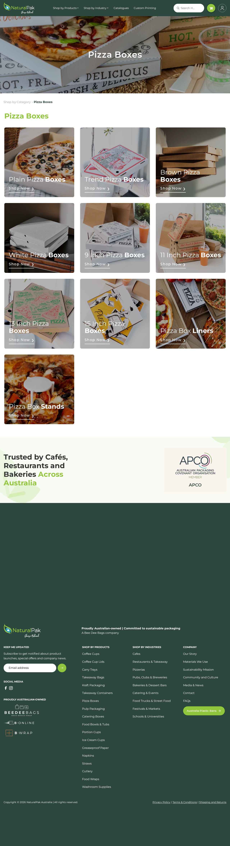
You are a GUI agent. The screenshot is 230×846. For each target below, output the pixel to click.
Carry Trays (89, 669)
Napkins (88, 755)
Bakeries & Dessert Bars (150, 685)
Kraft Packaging (93, 685)
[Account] (222, 8)
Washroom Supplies (96, 787)
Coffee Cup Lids (93, 661)
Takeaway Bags (93, 677)
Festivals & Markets (146, 708)
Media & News (193, 685)
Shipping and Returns (212, 802)
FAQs (186, 701)
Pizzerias (139, 669)
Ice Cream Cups (93, 740)
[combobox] (184, 8)
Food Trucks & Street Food (152, 701)
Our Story (190, 654)
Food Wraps (90, 779)
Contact (189, 693)
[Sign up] (62, 668)
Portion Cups (91, 732)
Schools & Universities (148, 716)
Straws (87, 763)
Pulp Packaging (93, 708)
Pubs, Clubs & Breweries (150, 677)
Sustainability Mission (198, 669)
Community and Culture (200, 677)
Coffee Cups (90, 654)
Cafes (136, 654)
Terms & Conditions (184, 802)
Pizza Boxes (90, 701)
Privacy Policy (161, 802)
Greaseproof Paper (95, 748)
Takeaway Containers (97, 693)
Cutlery (87, 771)
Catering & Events (145, 693)
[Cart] (211, 8)
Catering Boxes (93, 716)
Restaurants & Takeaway (150, 661)
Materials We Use (195, 661)
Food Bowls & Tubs (95, 724)
